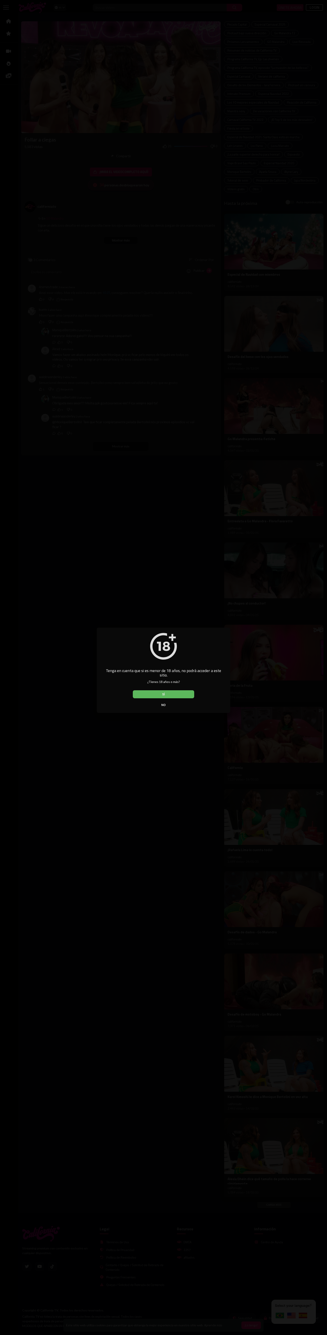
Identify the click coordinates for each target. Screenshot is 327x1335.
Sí (163, 694)
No (163, 705)
